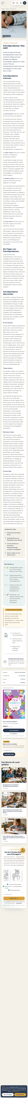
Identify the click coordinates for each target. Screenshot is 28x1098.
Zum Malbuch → (14, 733)
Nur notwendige (8, 1094)
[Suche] (17, 2)
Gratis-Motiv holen (9, 754)
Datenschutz (19, 903)
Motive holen (14, 898)
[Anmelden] (20, 2)
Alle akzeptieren (20, 1094)
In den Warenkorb (14, 730)
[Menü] (13, 2)
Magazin (3, 9)
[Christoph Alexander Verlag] (3, 3)
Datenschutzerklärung (15, 1091)
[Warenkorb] (24, 3)
